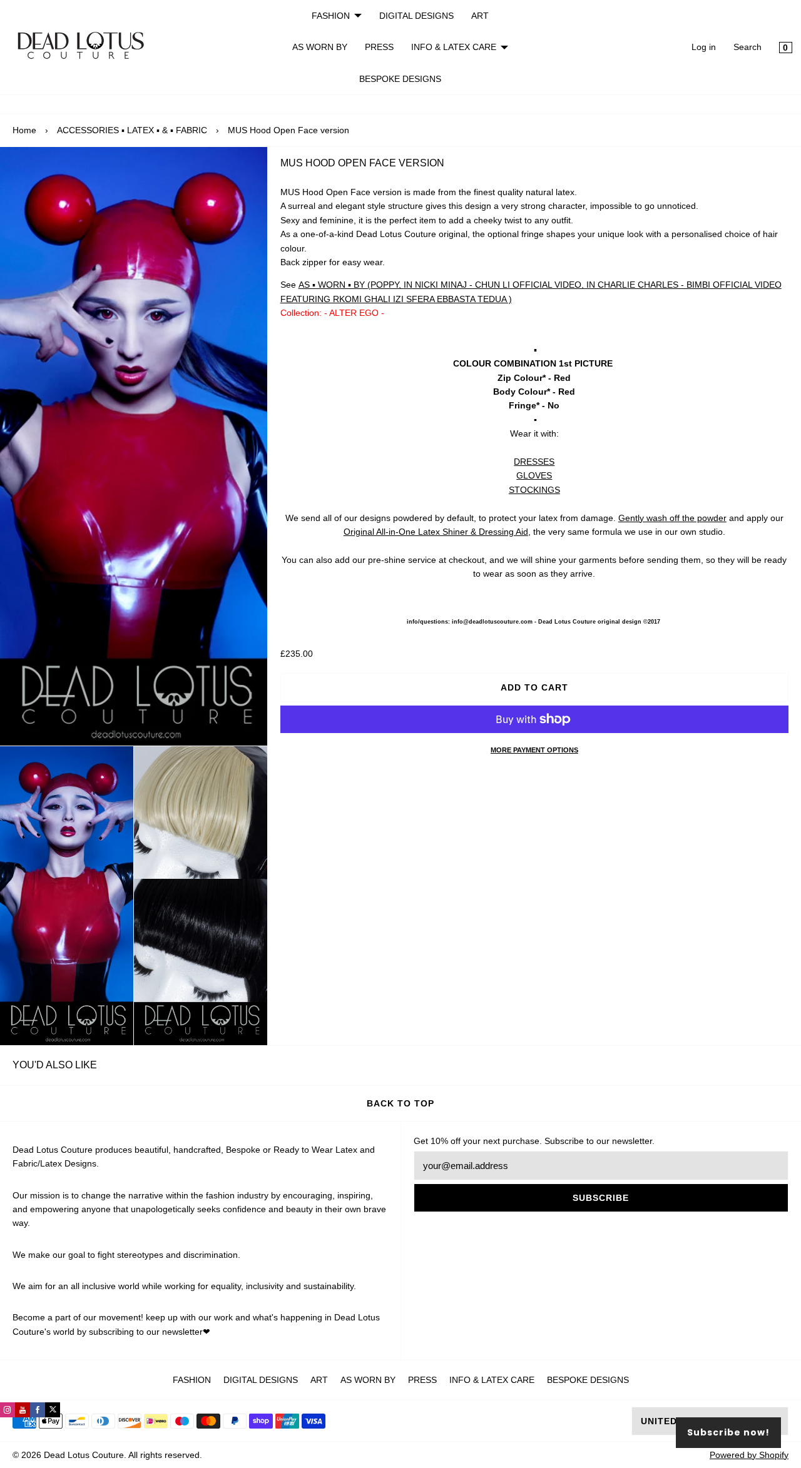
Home (24, 130)
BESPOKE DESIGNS (400, 79)
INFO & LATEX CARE (453, 47)
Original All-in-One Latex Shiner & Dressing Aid (436, 532)
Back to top (400, 1103)
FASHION (331, 16)
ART (480, 16)
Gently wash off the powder (672, 518)
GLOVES (534, 475)
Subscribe (601, 1198)
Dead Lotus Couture (84, 1455)
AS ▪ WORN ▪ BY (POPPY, (351, 285)
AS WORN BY (319, 47)
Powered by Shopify (749, 1455)
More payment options (534, 750)
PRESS (379, 47)
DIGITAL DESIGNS (416, 16)
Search (747, 47)
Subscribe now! (728, 1432)
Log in (703, 47)
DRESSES (534, 462)
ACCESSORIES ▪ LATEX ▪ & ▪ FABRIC (132, 130)
